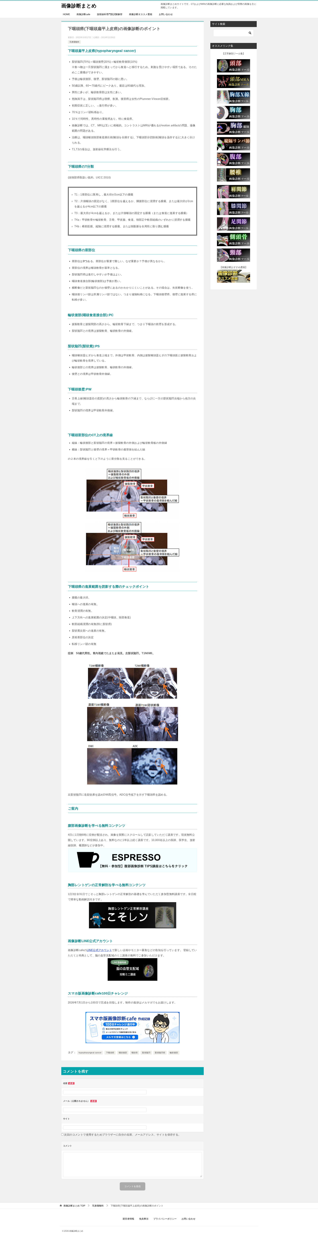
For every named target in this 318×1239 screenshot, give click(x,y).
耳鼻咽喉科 (74, 42)
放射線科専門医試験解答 (109, 14)
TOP (74, 1205)
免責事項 (143, 1218)
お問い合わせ (166, 14)
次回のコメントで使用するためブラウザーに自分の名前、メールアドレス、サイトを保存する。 (122, 1134)
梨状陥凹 (146, 1053)
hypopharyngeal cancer (90, 1053)
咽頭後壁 (123, 1053)
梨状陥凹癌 (160, 1053)
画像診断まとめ (79, 5)
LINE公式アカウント (99, 950)
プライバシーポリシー (165, 1218)
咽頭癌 (135, 1053)
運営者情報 (128, 1218)
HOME (66, 14)
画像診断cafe (83, 14)
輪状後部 (174, 1053)
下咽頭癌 (110, 1053)
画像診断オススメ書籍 (140, 14)
